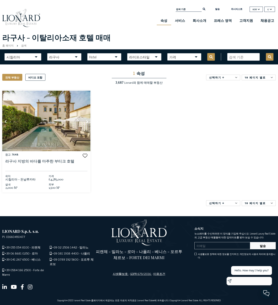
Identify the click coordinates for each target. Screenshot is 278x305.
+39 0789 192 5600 (65, 259)
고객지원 (246, 20)
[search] (204, 9)
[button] (85, 155)
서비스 (180, 20)
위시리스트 (236, 9)
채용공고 (267, 20)
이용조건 (159, 273)
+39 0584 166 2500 (18, 269)
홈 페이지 (8, 45)
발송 (217, 9)
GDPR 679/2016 (141, 273)
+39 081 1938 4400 (65, 253)
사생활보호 (121, 273)
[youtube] (14, 286)
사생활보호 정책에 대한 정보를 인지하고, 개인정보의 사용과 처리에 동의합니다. (236, 255)
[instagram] (30, 286)
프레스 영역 (223, 20)
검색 (23, 45)
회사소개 (199, 20)
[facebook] (22, 286)
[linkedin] (4, 286)
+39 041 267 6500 (17, 259)
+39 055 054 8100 (17, 247)
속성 (164, 20)
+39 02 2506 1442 (65, 247)
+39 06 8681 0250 (17, 253)
